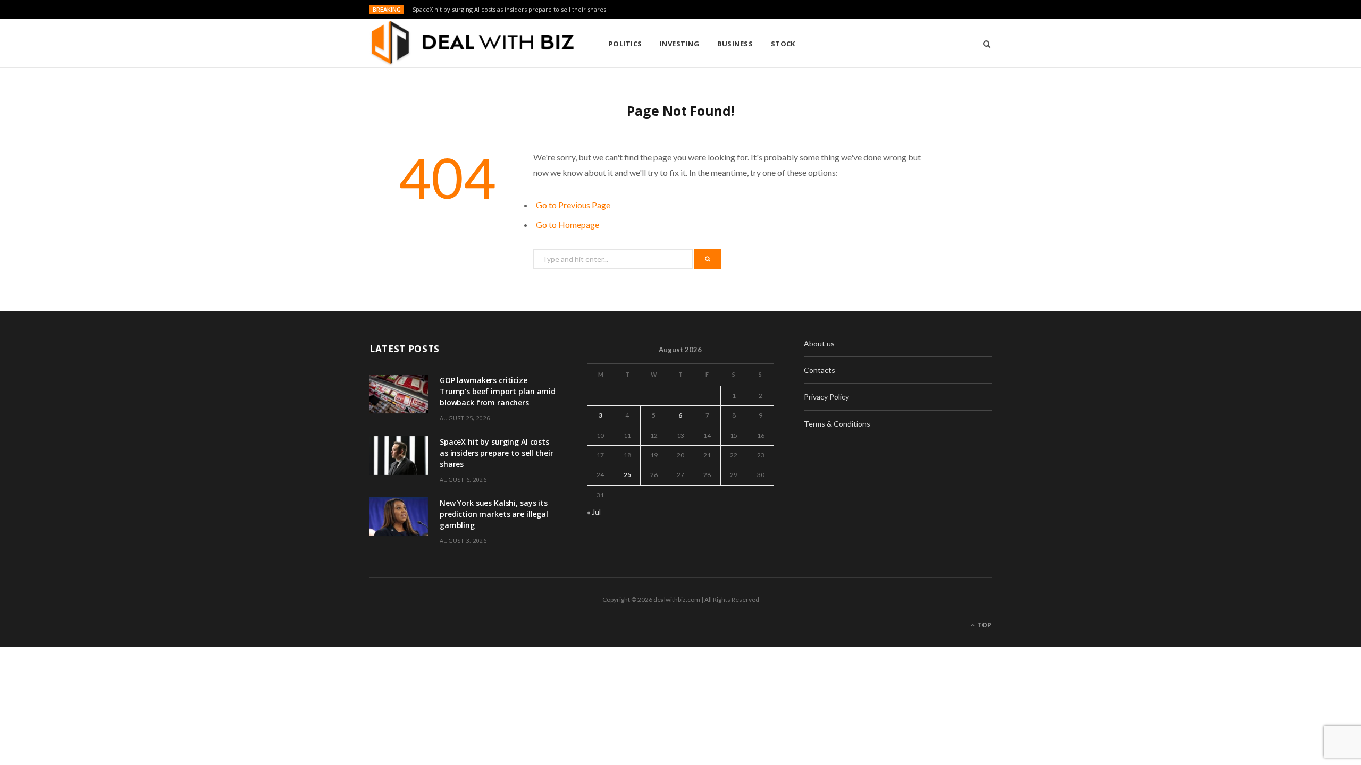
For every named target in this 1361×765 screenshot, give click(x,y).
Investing (679, 43)
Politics (625, 43)
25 (627, 475)
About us (819, 343)
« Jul (594, 511)
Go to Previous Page (573, 205)
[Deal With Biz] (471, 43)
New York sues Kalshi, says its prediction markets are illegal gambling (494, 514)
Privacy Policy (826, 396)
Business (735, 43)
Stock (783, 43)
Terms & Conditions (837, 423)
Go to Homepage (567, 224)
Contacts (819, 370)
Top (984, 625)
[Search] (983, 43)
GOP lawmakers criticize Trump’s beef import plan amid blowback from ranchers (498, 391)
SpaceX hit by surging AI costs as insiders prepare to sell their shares (509, 9)
